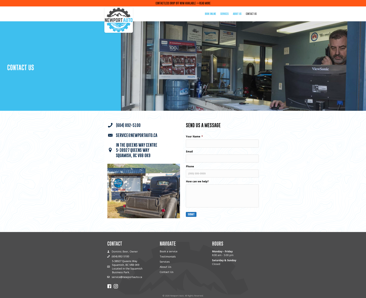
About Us (165, 267)
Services (165, 261)
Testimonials (168, 256)
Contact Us (166, 272)
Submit (191, 214)
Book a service (168, 251)
